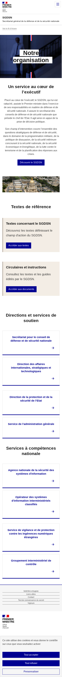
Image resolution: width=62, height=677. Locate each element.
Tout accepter (31, 654)
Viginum (31, 603)
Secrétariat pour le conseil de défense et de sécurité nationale (31, 339)
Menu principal (58, 4)
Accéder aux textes (18, 245)
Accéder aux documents (21, 289)
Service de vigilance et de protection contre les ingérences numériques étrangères (31, 534)
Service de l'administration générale (31, 424)
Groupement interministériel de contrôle (31, 562)
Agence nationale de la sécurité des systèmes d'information (31, 472)
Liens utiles (31, 594)
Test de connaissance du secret (31, 600)
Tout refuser (31, 663)
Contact (31, 597)
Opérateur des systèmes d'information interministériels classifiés (31, 501)
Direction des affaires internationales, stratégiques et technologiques (31, 368)
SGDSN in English (31, 591)
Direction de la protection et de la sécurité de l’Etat (31, 399)
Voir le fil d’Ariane (9, 29)
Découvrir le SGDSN (31, 162)
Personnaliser (31, 671)
